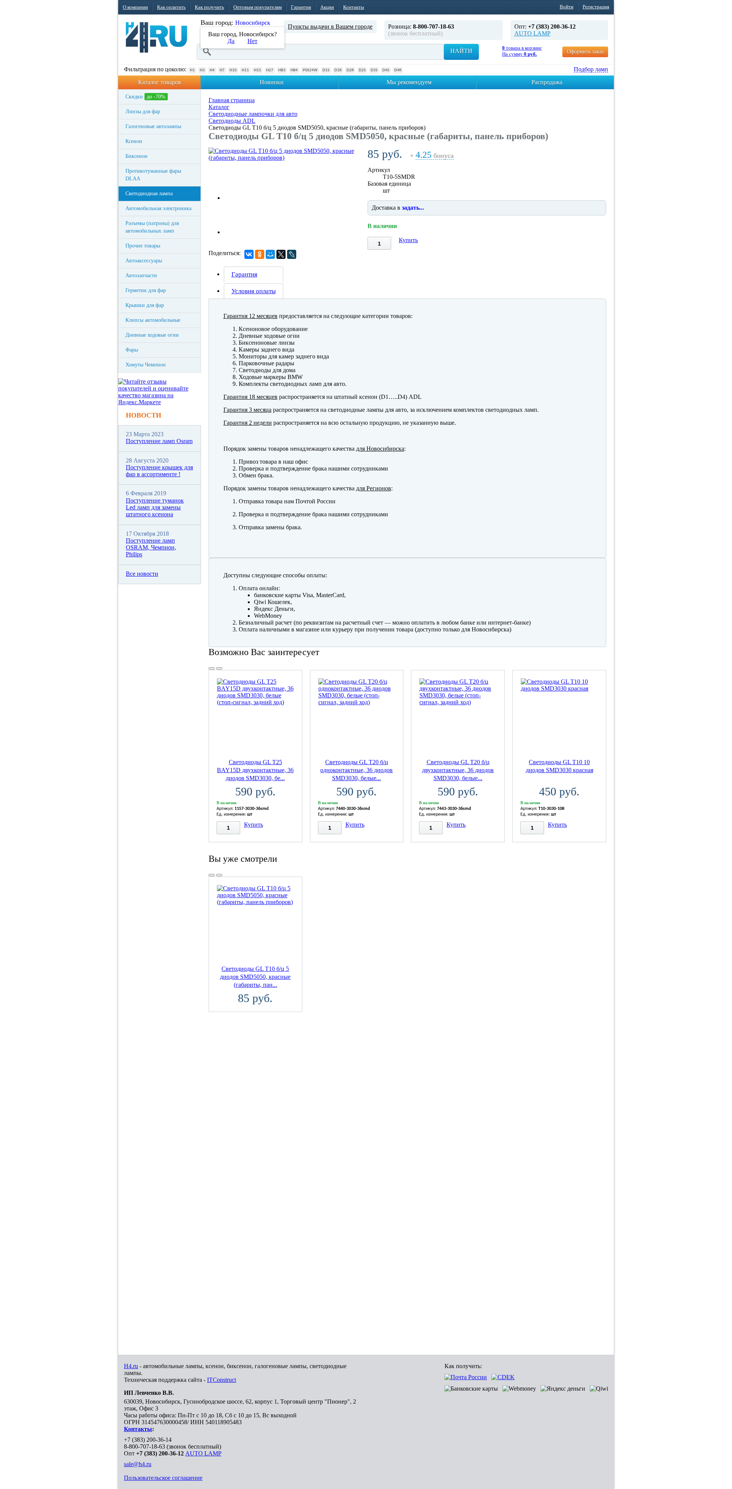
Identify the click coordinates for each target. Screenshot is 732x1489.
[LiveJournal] (291, 254)
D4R (397, 70)
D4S (385, 70)
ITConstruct (221, 1380)
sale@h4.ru (137, 1464)
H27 (269, 70)
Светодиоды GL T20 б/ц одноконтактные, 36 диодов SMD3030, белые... (356, 770)
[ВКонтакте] (249, 254)
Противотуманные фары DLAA (153, 175)
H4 (212, 70)
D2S (362, 70)
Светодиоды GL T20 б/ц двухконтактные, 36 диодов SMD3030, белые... (458, 770)
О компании (135, 7)
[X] (281, 254)
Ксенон (133, 141)
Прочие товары (142, 246)
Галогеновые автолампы (153, 126)
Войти (566, 7)
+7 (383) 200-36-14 (148, 1439)
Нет (252, 41)
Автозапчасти (141, 275)
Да (231, 41)
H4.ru (131, 1366)
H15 (257, 70)
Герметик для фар (145, 290)
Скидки (145, 97)
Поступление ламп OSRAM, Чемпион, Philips (151, 547)
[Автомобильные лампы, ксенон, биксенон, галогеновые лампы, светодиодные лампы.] (156, 37)
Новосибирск (252, 22)
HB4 (294, 70)
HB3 (282, 70)
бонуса (435, 156)
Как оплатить (171, 7)
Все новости (142, 573)
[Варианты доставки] (466, 1377)
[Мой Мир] (270, 254)
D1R (338, 70)
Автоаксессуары (143, 260)
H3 (202, 70)
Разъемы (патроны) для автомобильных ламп (152, 227)
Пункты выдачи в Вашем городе (330, 26)
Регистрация (596, 7)
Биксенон (136, 156)
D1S (326, 70)
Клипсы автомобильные (152, 320)
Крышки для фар (144, 305)
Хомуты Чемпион (145, 365)
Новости (143, 415)
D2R (350, 70)
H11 (245, 70)
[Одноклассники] (259, 254)
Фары (131, 350)
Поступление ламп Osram (159, 441)
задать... (413, 207)
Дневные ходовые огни (152, 335)
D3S (374, 70)
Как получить (209, 7)
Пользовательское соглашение (163, 1478)
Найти (461, 51)
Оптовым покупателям (257, 7)
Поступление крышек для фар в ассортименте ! (159, 470)
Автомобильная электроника (158, 208)
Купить (408, 240)
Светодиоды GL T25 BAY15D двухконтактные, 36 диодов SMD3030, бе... (255, 770)
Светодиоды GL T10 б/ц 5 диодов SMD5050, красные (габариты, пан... (255, 976)
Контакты (353, 7)
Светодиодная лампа (149, 193)
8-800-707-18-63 (144, 1446)
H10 (233, 70)
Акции (327, 7)
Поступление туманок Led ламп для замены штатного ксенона (155, 507)
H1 (192, 70)
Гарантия (301, 7)
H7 (222, 70)
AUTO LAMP (532, 33)
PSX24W (310, 70)
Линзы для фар (142, 111)
